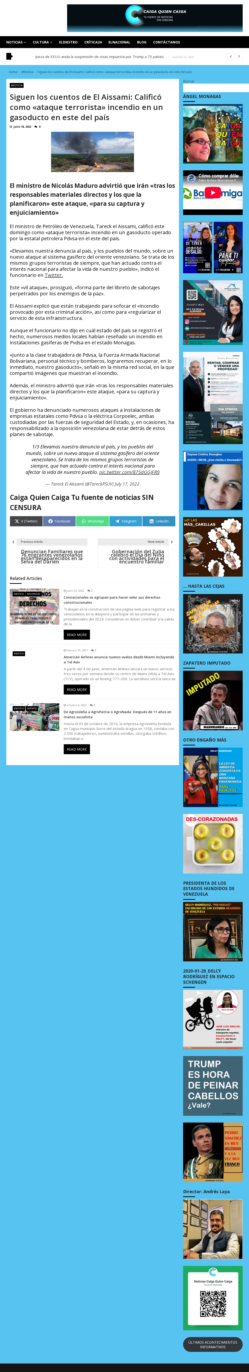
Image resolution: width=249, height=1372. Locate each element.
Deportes (32, 708)
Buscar (188, 81)
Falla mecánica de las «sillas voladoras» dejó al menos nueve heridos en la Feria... (102, 56)
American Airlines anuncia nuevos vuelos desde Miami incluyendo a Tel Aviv (119, 659)
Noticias (14, 42)
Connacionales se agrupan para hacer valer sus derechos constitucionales (112, 600)
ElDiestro (68, 42)
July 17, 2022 (127, 484)
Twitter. (54, 275)
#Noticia (16, 85)
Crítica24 (93, 42)
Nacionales (33, 593)
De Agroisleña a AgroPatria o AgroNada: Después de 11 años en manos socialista (117, 714)
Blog (141, 42)
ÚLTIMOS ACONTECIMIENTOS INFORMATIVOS (212, 1344)
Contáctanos (166, 42)
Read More (77, 634)
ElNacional (119, 42)
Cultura (41, 42)
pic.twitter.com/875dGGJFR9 (129, 472)
